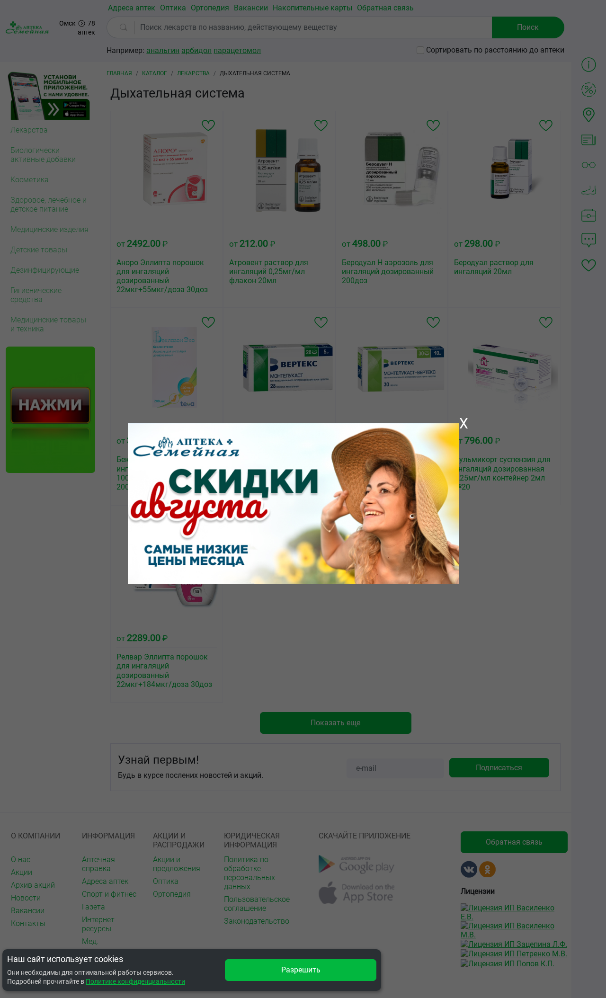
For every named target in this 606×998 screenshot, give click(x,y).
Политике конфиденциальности (135, 981)
